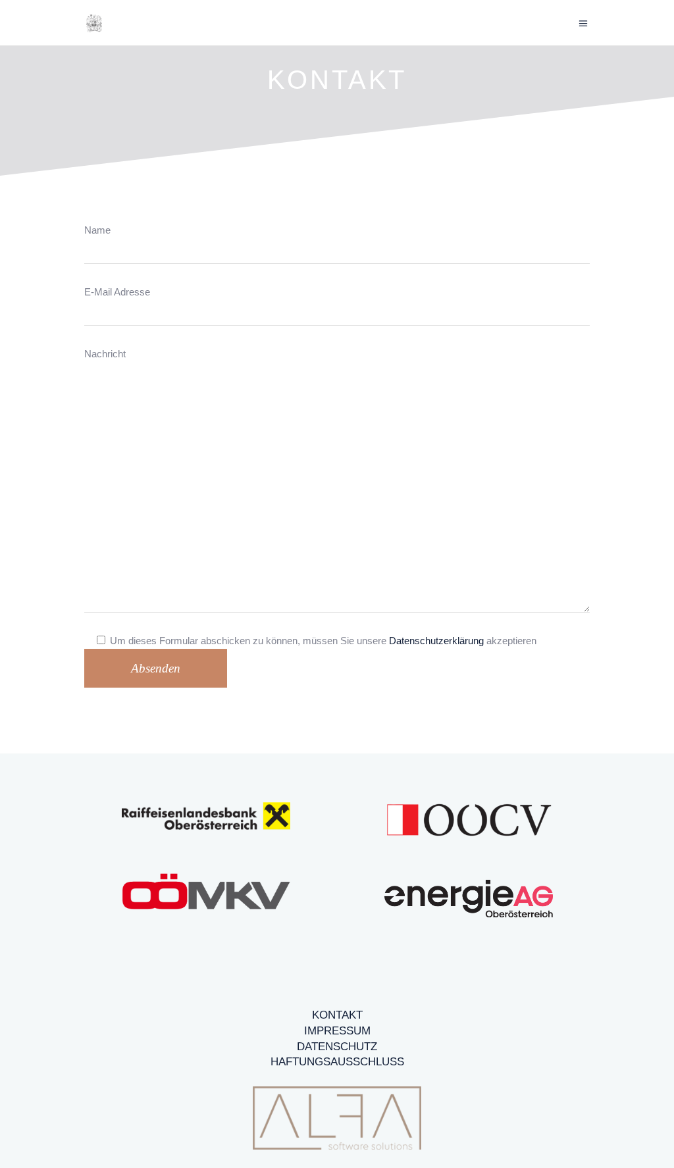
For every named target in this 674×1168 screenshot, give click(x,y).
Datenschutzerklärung (436, 640)
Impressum (337, 1031)
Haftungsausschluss (337, 1061)
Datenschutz (337, 1046)
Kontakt (337, 1015)
